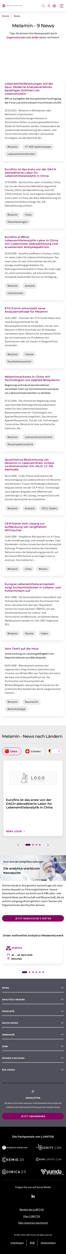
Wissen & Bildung (13, 1058)
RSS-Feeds (8, 1070)
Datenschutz (48, 1242)
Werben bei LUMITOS (31, 1209)
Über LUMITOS (31, 1216)
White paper (10, 1023)
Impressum (17, 1242)
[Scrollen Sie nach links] (54, 751)
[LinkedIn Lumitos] (33, 1196)
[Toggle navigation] (62, 6)
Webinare (8, 1034)
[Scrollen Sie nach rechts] (58, 751)
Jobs (5, 1046)
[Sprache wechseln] (54, 6)
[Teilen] (48, 6)
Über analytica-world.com (33, 1222)
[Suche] (43, 6)
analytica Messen (13, 999)
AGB (32, 1242)
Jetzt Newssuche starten (33, 918)
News (5, 988)
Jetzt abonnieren (33, 1116)
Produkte (8, 1011)
